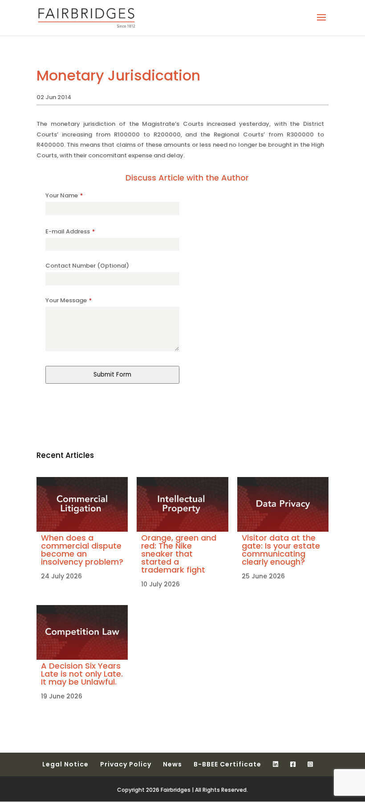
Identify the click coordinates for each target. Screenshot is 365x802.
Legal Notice (65, 764)
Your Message (68, 300)
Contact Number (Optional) (87, 265)
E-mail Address (70, 231)
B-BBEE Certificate (227, 764)
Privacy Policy (125, 764)
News (172, 764)
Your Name (64, 195)
